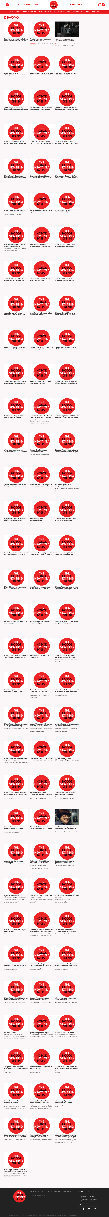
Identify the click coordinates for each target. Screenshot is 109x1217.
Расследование (48, 12)
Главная (18, 5)
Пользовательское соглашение (89, 1199)
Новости (71, 5)
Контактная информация (87, 1196)
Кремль (93, 12)
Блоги (55, 12)
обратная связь (83, 1192)
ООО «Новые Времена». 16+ (37, 1195)
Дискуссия (18, 12)
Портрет (40, 12)
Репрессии (33, 12)
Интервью (26, 12)
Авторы (36, 5)
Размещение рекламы (87, 1197)
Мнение (12, 12)
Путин (87, 12)
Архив (79, 5)
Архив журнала (67, 1191)
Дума (97, 12)
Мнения (57, 1191)
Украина (62, 12)
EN (100, 5)
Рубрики (27, 5)
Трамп (82, 12)
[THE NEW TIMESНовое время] (54, 5)
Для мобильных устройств (88, 1201)
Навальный (76, 12)
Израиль (68, 12)
